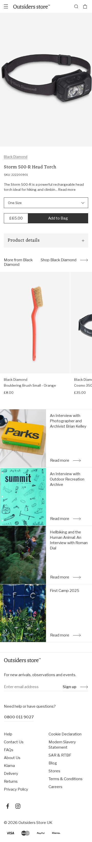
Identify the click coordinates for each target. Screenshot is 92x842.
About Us (12, 758)
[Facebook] (8, 806)
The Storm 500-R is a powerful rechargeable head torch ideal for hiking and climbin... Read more (44, 187)
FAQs (8, 750)
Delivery (11, 773)
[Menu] (6, 6)
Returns (11, 781)
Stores (54, 771)
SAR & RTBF (60, 755)
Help (8, 734)
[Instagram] (18, 806)
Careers (55, 787)
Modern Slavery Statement (62, 745)
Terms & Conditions (66, 779)
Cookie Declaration (65, 734)
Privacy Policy (16, 789)
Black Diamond (15, 157)
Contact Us (14, 742)
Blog (53, 763)
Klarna (9, 765)
